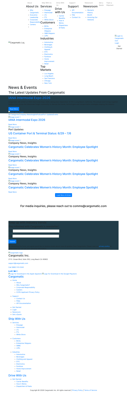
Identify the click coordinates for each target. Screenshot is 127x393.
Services (46, 6)
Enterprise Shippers (23, 343)
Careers (33, 24)
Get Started (119, 47)
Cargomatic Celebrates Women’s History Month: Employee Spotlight (53, 147)
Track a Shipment (109, 4)
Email (10, 236)
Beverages (48, 45)
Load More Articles (63, 195)
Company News (25, 114)
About (29, 3)
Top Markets (45, 68)
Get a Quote (101, 4)
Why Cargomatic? (23, 285)
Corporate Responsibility (25, 287)
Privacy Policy (77, 390)
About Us (32, 6)
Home (14, 280)
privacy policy (104, 246)
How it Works (21, 384)
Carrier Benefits (22, 381)
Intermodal (48, 13)
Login (14, 310)
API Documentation (23, 303)
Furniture (47, 57)
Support (72, 3)
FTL (45, 17)
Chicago (47, 81)
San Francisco (49, 78)
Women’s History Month (90, 12)
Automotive (48, 42)
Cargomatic (16, 276)
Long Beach (48, 76)
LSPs (46, 36)
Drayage (47, 10)
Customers (47, 22)
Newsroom (89, 3)
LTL (45, 15)
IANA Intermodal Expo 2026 (29, 98)
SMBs (18, 346)
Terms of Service (90, 390)
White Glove (48, 20)
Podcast (40, 114)
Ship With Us (46, 3)
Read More (14, 109)
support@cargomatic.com (18, 263)
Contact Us (76, 17)
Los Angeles (48, 74)
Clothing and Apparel (24, 359)
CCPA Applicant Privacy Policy (27, 292)
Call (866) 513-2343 (16, 267)
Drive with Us (60, 10)
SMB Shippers (49, 33)
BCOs (46, 26)
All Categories (13, 114)
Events (55, 114)
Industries (47, 38)
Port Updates (48, 114)
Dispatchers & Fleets (24, 386)
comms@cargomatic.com (90, 206)
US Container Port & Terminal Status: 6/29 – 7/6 (39, 133)
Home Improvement (23, 369)
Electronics (48, 54)
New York (48, 83)
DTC (46, 52)
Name (10, 231)
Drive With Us (60, 4)
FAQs (18, 301)
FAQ (73, 15)
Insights (34, 114)
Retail (46, 64)
